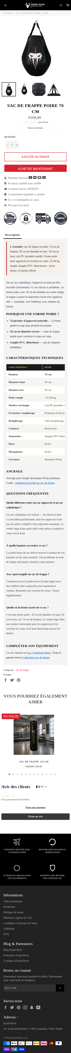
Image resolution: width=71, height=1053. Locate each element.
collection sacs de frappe (36, 657)
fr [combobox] (41, 786)
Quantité (10, 137)
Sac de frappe (22, 670)
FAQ (6, 934)
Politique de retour (13, 912)
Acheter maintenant (35, 169)
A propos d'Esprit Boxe (16, 960)
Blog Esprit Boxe (12, 949)
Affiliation (9, 928)
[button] (35, 122)
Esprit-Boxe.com (19, 1038)
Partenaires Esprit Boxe (16, 955)
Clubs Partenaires (12, 901)
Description (12, 234)
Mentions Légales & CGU (17, 917)
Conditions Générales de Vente (20, 923)
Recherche (9, 906)
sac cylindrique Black (39, 652)
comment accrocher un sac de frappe (35, 482)
